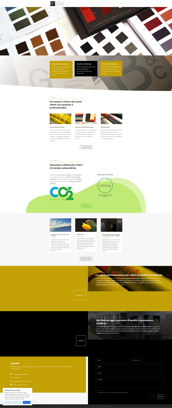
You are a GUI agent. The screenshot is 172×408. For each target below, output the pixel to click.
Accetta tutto (27, 402)
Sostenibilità (53, 237)
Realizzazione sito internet (109, 406)
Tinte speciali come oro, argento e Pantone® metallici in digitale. (111, 235)
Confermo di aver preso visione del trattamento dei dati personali (113, 392)
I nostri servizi (86, 147)
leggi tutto (53, 251)
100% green (86, 206)
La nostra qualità (86, 84)
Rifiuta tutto (19, 402)
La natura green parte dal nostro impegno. (60, 235)
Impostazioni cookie (9, 402)
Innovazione (80, 295)
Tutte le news (86, 259)
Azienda (81, 341)
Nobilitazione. (80, 234)
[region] (17, 396)
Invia (160, 396)
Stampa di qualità (80, 236)
